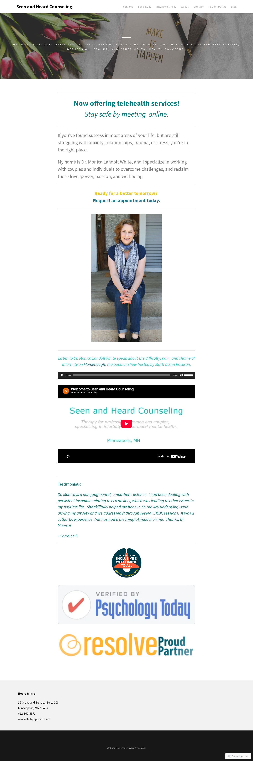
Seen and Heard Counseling (44, 6)
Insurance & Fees (166, 7)
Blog (234, 7)
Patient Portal (217, 7)
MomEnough (94, 364)
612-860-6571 (27, 713)
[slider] (189, 375)
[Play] (62, 375)
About (185, 7)
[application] (126, 375)
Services (128, 7)
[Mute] (181, 375)
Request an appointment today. (126, 200)
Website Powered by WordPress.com (126, 747)
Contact (198, 7)
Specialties (144, 7)
